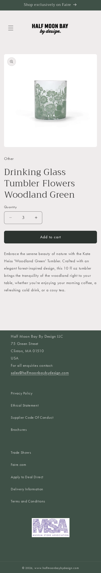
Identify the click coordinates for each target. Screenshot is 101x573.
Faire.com (18, 464)
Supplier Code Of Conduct (32, 417)
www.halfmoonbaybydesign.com (56, 568)
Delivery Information (27, 489)
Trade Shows (21, 452)
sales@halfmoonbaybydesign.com (40, 372)
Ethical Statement (25, 405)
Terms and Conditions (28, 501)
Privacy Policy (21, 393)
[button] (11, 28)
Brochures (19, 429)
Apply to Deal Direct (27, 477)
